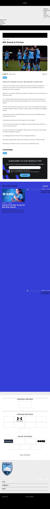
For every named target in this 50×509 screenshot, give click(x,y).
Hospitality (2, 23)
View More (45, 186)
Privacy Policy (19, 170)
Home (4, 39)
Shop (1, 24)
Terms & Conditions (30, 496)
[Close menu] (47, 502)
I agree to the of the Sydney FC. (20, 170)
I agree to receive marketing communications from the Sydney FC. (25, 171)
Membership (3, 20)
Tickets (1, 21)
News (8, 39)
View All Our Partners (25, 455)
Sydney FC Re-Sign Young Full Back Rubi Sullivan (13, 206)
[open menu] (1, 17)
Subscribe (25, 175)
